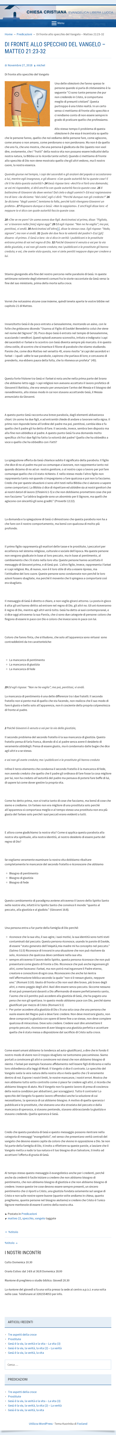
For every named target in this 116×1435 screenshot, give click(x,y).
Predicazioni (29, 1214)
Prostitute (14, 1339)
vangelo (40, 1218)
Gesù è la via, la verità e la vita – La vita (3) (34, 1343)
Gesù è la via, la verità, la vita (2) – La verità (35, 1348)
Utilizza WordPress (41, 1423)
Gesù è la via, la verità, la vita (26, 1352)
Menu (60, 23)
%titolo (13, 1232)
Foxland (82, 1423)
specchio (28, 1218)
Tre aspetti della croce (22, 1334)
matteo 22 (14, 1218)
